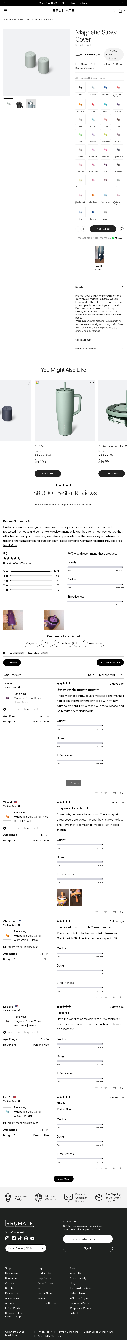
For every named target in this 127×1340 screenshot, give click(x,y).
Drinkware (11, 1278)
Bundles (9, 1288)
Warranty (43, 1298)
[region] (63, 620)
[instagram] (7, 1238)
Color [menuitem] (47, 643)
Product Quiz (45, 1273)
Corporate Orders (80, 1308)
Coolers (9, 1283)
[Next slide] (122, 3)
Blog (72, 1283)
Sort (91, 674)
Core (102, 77)
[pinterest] (26, 1238)
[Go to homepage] (63, 10)
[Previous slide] (5, 3)
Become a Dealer (80, 1303)
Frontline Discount (48, 1303)
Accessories (10, 19)
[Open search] (114, 11)
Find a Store (45, 1293)
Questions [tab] (38, 653)
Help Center (45, 1278)
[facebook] (14, 1238)
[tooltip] (29, 521)
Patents (74, 1313)
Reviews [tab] (13, 653)
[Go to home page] (26, 1223)
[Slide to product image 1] (8, 103)
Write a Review (113, 663)
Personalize (11, 1293)
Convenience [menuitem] (94, 643)
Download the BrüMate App (13, 1315)
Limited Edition (89, 77)
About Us (75, 1273)
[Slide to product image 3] (31, 103)
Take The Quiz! (79, 2)
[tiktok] (20, 1238)
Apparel (10, 1303)
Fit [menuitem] (77, 643)
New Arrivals (12, 1273)
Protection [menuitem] (63, 643)
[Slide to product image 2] (20, 103)
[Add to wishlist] (122, 228)
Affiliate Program (80, 1298)
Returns (42, 1288)
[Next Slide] (121, 620)
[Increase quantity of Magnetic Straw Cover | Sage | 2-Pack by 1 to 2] (83, 229)
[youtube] (32, 1238)
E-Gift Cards (12, 1308)
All (76, 77)
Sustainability (78, 1278)
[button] (36, 62)
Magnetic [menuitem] (32, 643)
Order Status (45, 1283)
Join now (89, 67)
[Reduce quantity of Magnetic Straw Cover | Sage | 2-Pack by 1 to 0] (78, 229)
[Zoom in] (63, 89)
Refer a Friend (78, 1293)
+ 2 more (73, 782)
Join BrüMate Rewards (83, 1288)
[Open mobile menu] (5, 11)
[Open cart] (120, 11)
